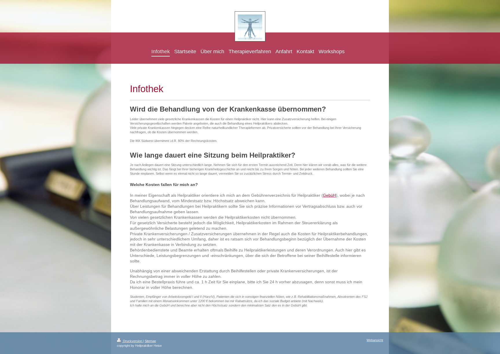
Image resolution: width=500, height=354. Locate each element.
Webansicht (375, 340)
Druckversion (132, 341)
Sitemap (150, 341)
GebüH (329, 195)
